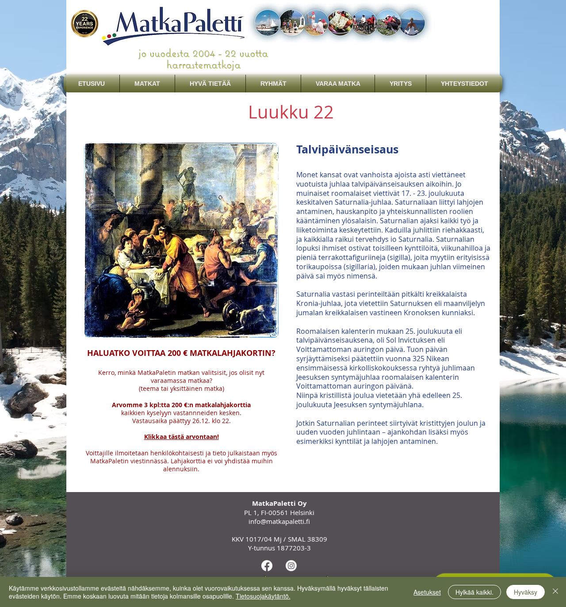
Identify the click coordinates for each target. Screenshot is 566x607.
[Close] (555, 592)
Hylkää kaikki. (474, 592)
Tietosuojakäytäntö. (263, 596)
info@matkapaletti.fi (279, 521)
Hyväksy (525, 592)
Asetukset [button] (427, 592)
